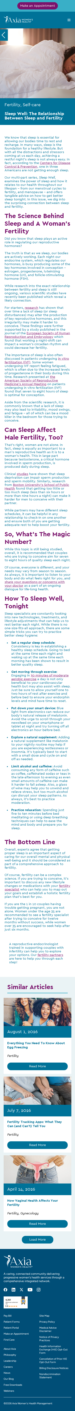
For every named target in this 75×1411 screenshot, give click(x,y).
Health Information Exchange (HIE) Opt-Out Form (53, 1349)
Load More (37, 1239)
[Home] (18, 19)
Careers (8, 1366)
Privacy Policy (47, 1321)
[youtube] (30, 1289)
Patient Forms (12, 1321)
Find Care (9, 1339)
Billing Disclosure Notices (53, 1368)
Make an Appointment (37, 5)
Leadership (10, 1360)
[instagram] (38, 1290)
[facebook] (5, 1290)
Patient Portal (11, 1327)
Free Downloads (13, 1384)
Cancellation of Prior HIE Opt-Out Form (53, 1360)
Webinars (9, 1390)
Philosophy (10, 1354)
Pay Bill (7, 1315)
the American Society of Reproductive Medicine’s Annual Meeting (31, 380)
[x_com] (21, 1290)
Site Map (44, 1315)
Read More (37, 1066)
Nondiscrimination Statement (49, 1376)
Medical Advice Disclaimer (48, 1329)
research (31, 308)
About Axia (10, 1348)
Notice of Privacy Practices (49, 1339)
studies (22, 474)
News (7, 1372)
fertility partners (50, 955)
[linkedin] (13, 1290)
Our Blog (9, 1378)
